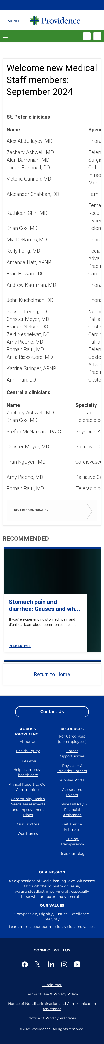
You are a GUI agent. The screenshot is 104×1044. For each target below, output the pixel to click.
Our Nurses (28, 833)
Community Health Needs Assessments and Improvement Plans (28, 807)
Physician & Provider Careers (72, 768)
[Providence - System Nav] (55, 20)
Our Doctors (28, 824)
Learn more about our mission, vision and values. (52, 926)
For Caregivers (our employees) (72, 739)
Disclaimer (52, 985)
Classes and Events (72, 792)
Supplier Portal (72, 780)
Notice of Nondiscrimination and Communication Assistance (52, 1006)
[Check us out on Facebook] (26, 964)
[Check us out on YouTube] (78, 964)
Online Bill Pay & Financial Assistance (72, 809)
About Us (28, 741)
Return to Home (52, 674)
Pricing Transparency (72, 841)
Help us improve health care (27, 772)
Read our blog (72, 853)
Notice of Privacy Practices (52, 1018)
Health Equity (28, 751)
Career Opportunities (72, 753)
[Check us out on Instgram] (65, 964)
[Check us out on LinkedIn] (52, 964)
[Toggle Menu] (13, 20)
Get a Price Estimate (72, 827)
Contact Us (52, 711)
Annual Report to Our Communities (28, 787)
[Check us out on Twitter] (39, 964)
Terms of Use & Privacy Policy (52, 994)
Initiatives (28, 760)
